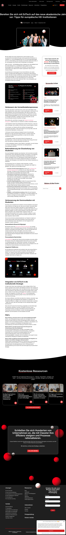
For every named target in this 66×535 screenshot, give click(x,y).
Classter (24, 293)
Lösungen (14, 5)
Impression (58, 533)
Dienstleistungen (24, 5)
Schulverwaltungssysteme (51, 127)
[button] (63, 521)
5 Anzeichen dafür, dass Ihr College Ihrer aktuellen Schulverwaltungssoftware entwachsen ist (50, 163)
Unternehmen (36, 5)
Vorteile (18, 5)
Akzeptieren (51, 530)
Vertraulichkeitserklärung (53, 533)
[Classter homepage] (2, 5)
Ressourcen (31, 5)
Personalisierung (8, 239)
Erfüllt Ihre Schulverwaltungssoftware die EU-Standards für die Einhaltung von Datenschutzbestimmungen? (51, 132)
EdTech (32, 22)
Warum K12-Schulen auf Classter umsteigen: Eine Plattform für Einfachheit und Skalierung (51, 101)
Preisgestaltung (44, 5)
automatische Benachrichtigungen (22, 226)
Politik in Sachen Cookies (45, 533)
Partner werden (29, 517)
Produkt (9, 5)
